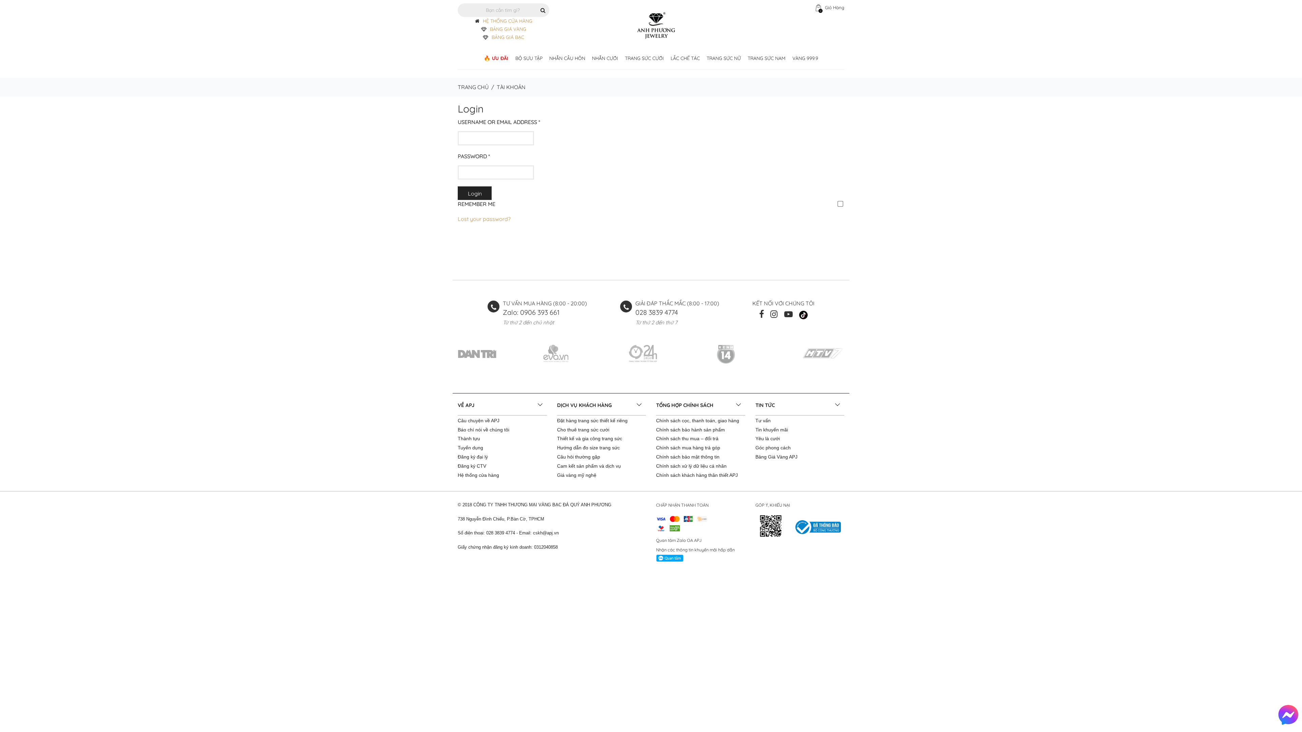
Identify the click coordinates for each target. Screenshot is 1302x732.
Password (474, 156)
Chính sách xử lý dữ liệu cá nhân (691, 466)
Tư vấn (763, 420)
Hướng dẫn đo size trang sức (588, 447)
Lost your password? (484, 219)
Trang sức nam (767, 58)
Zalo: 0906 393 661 (531, 312)
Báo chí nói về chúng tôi (483, 429)
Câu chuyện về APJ (478, 420)
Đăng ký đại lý (473, 457)
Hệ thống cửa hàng (478, 475)
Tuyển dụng (470, 447)
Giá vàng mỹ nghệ (576, 475)
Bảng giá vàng (508, 29)
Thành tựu (469, 438)
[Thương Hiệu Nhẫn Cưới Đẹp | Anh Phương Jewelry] (656, 25)
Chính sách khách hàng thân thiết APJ (697, 475)
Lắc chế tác (685, 58)
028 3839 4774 (656, 312)
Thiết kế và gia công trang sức (589, 438)
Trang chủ (473, 87)
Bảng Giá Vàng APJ (776, 457)
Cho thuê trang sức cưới (583, 429)
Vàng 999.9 (805, 58)
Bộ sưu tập (528, 58)
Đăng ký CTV (472, 466)
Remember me (476, 204)
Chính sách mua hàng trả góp (688, 447)
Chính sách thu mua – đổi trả (687, 438)
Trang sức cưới (644, 58)
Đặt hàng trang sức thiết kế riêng (592, 420)
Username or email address (499, 122)
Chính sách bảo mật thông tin (687, 457)
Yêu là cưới (767, 438)
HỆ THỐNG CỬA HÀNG (507, 21)
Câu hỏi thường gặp (578, 457)
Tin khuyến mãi (771, 429)
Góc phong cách (773, 447)
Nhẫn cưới (605, 58)
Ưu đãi (500, 58)
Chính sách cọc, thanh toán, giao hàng (697, 420)
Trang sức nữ (724, 58)
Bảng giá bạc (508, 37)
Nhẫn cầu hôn (567, 58)
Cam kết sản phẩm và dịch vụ (589, 466)
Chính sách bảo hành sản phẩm (690, 429)
